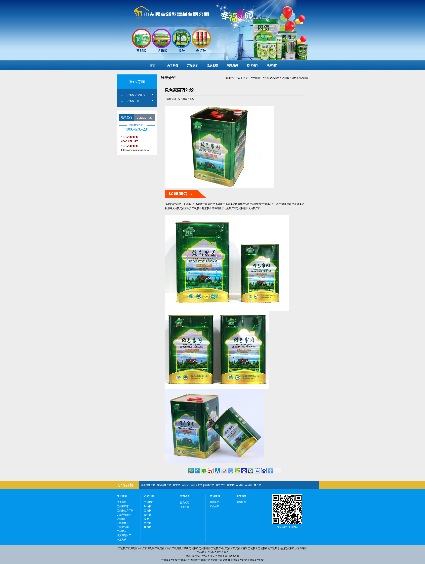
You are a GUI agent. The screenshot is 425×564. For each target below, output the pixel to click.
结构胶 (147, 506)
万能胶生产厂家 (125, 510)
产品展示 (192, 65)
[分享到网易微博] (224, 470)
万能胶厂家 (133, 101)
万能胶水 (121, 531)
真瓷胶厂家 (216, 560)
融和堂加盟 (197, 485)
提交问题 (184, 502)
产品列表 (149, 496)
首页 (152, 65)
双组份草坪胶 (148, 485)
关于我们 (172, 65)
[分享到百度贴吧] (257, 470)
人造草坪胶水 (124, 514)
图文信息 (242, 496)
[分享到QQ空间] (191, 470)
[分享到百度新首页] (264, 470)
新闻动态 (214, 502)
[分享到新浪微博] (211, 470)
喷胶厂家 (209, 485)
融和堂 (185, 485)
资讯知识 (215, 496)
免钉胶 (147, 514)
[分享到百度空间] (237, 470)
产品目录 (255, 77)
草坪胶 (257, 485)
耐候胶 (147, 523)
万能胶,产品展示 (136, 95)
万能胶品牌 (123, 527)
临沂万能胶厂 (124, 535)
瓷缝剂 (226, 560)
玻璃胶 (147, 527)
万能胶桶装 (123, 523)
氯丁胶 (176, 485)
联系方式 (121, 539)
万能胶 (285, 77)
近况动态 (212, 65)
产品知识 (214, 506)
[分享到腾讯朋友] (204, 470)
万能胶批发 (184, 560)
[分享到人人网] (217, 470)
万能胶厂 (121, 518)
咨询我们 (252, 65)
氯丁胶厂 (220, 485)
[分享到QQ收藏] (250, 470)
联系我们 (272, 65)
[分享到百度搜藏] (244, 470)
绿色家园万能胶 (300, 77)
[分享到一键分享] (230, 470)
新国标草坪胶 (164, 485)
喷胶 (146, 518)
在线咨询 (185, 496)
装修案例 (232, 65)
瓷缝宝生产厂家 (238, 560)
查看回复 (184, 507)
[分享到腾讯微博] (197, 470)
